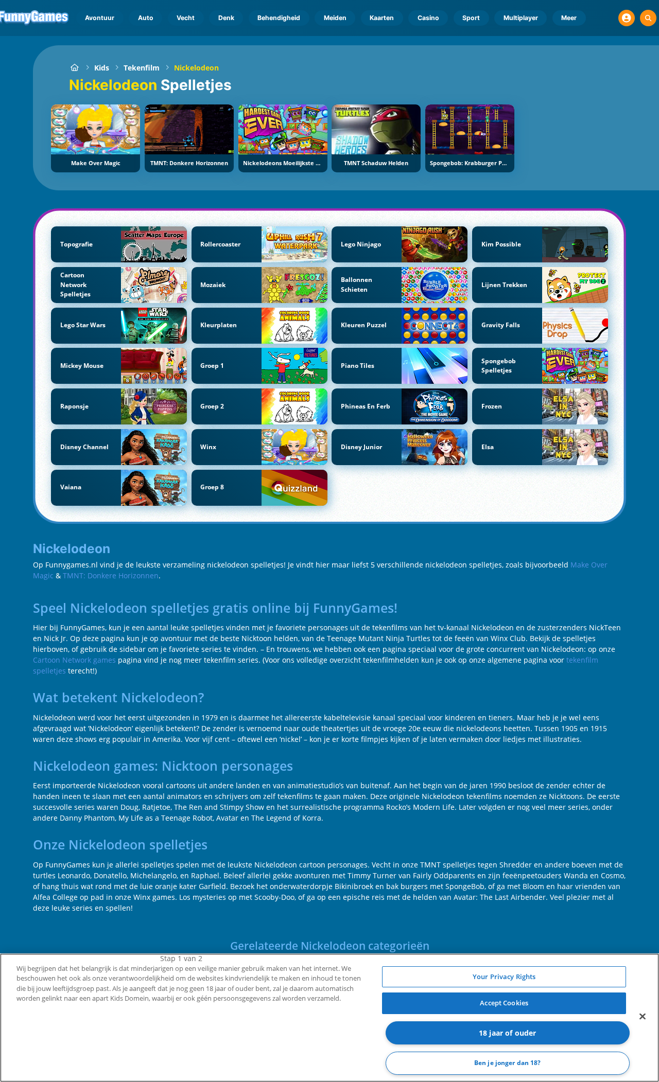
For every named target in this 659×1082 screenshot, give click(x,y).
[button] (626, 18)
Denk (226, 18)
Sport (471, 18)
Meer (569, 18)
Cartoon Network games (74, 660)
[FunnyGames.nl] (74, 67)
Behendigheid (278, 18)
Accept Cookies (504, 1002)
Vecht (186, 18)
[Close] (642, 1016)
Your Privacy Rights (504, 976)
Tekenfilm (142, 68)
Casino (428, 18)
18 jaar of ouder (507, 1033)
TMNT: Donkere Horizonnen (111, 575)
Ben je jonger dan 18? (507, 1063)
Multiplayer (521, 18)
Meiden (335, 18)
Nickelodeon (196, 68)
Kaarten (382, 18)
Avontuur (99, 18)
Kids (101, 68)
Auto (145, 18)
